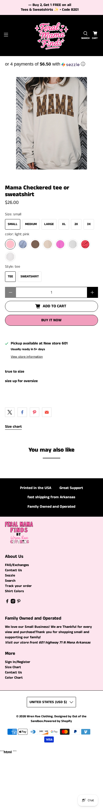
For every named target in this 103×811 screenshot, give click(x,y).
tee (10, 276)
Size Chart (13, 667)
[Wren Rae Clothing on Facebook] (7, 602)
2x (76, 224)
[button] (51, 64)
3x (89, 224)
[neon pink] (60, 244)
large (49, 224)
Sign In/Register (17, 661)
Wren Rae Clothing (40, 716)
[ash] (73, 244)
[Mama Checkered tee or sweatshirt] (51, 123)
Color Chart (14, 677)
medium (31, 224)
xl (64, 224)
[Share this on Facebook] (22, 412)
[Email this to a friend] (47, 412)
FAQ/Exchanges (17, 565)
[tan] (47, 244)
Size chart (13, 426)
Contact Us (13, 570)
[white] (10, 256)
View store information (27, 356)
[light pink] (10, 244)
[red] (85, 244)
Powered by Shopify (58, 721)
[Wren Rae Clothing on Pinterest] (18, 602)
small (13, 224)
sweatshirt (29, 276)
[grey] (23, 244)
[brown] (35, 244)
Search (10, 580)
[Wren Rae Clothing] (51, 35)
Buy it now (51, 320)
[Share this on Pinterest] (34, 412)
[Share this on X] (9, 412)
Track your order (18, 585)
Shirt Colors (14, 591)
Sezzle (10, 575)
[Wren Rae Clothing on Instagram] (13, 602)
